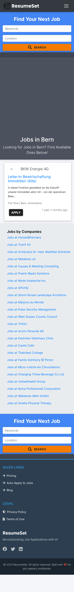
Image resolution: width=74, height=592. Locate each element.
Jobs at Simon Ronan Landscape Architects (36, 295)
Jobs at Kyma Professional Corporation (34, 388)
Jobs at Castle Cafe (20, 345)
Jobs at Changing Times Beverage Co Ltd (35, 374)
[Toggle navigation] (66, 6)
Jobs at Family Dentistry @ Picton (30, 360)
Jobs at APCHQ (17, 288)
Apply (16, 212)
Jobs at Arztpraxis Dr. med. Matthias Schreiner (39, 252)
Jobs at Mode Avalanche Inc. (26, 280)
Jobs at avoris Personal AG (25, 331)
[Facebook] (5, 549)
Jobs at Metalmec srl (21, 259)
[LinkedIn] (21, 549)
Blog (10, 490)
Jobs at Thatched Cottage (25, 352)
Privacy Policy (16, 512)
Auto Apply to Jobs (20, 483)
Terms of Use (15, 519)
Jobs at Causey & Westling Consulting (33, 266)
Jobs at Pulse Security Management (31, 309)
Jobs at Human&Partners (24, 237)
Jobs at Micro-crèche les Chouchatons (33, 367)
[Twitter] (13, 549)
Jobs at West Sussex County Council (32, 316)
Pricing (11, 475)
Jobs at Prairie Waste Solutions (28, 273)
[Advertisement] (37, 98)
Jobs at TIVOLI (17, 324)
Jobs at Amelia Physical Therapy (29, 403)
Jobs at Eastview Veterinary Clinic (30, 338)
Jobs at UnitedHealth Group (26, 381)
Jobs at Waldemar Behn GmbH (28, 396)
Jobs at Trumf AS (19, 244)
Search (39, 47)
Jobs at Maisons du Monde (25, 302)
